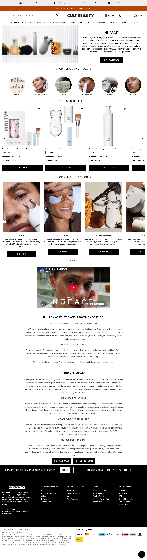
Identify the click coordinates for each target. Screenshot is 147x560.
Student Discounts (126, 499)
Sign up (65, 470)
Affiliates (122, 496)
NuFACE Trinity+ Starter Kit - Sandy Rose (19, 149)
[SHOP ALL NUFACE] (40, 45)
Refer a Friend (124, 502)
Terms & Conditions (100, 491)
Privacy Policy (98, 493)
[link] (124, 15)
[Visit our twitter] (114, 470)
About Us (70, 491)
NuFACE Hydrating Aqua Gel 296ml (103, 149)
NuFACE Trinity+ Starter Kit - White (59, 149)
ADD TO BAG (23, 168)
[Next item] (143, 139)
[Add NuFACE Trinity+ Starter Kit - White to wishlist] (82, 109)
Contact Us (45, 491)
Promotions (123, 493)
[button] (141, 554)
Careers (70, 496)
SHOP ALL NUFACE (111, 60)
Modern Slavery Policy (102, 499)
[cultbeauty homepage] (80, 15)
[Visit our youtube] (125, 470)
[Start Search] (56, 15)
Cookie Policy (98, 496)
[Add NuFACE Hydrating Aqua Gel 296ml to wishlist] (125, 109)
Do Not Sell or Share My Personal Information (15, 513)
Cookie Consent (8, 509)
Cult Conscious (73, 499)
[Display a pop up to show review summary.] (20, 156)
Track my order (47, 502)
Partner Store (124, 504)
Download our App (74, 493)
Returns (44, 499)
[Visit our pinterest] (131, 470)
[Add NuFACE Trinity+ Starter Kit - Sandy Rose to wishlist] (39, 109)
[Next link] (143, 221)
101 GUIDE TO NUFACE (84, 461)
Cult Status (123, 491)
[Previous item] (4, 139)
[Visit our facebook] (108, 470)
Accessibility (97, 502)
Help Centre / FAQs (48, 493)
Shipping (44, 496)
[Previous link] (4, 221)
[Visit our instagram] (120, 470)
